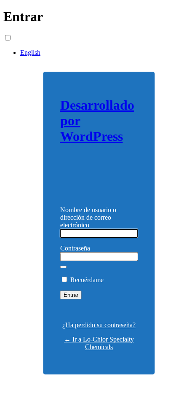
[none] (22, 38)
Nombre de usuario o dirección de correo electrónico (88, 217)
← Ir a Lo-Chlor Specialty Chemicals (99, 343)
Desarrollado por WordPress (97, 120)
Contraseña (75, 248)
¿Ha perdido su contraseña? (99, 324)
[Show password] (63, 267)
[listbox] (90, 45)
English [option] (30, 52)
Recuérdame (87, 279)
